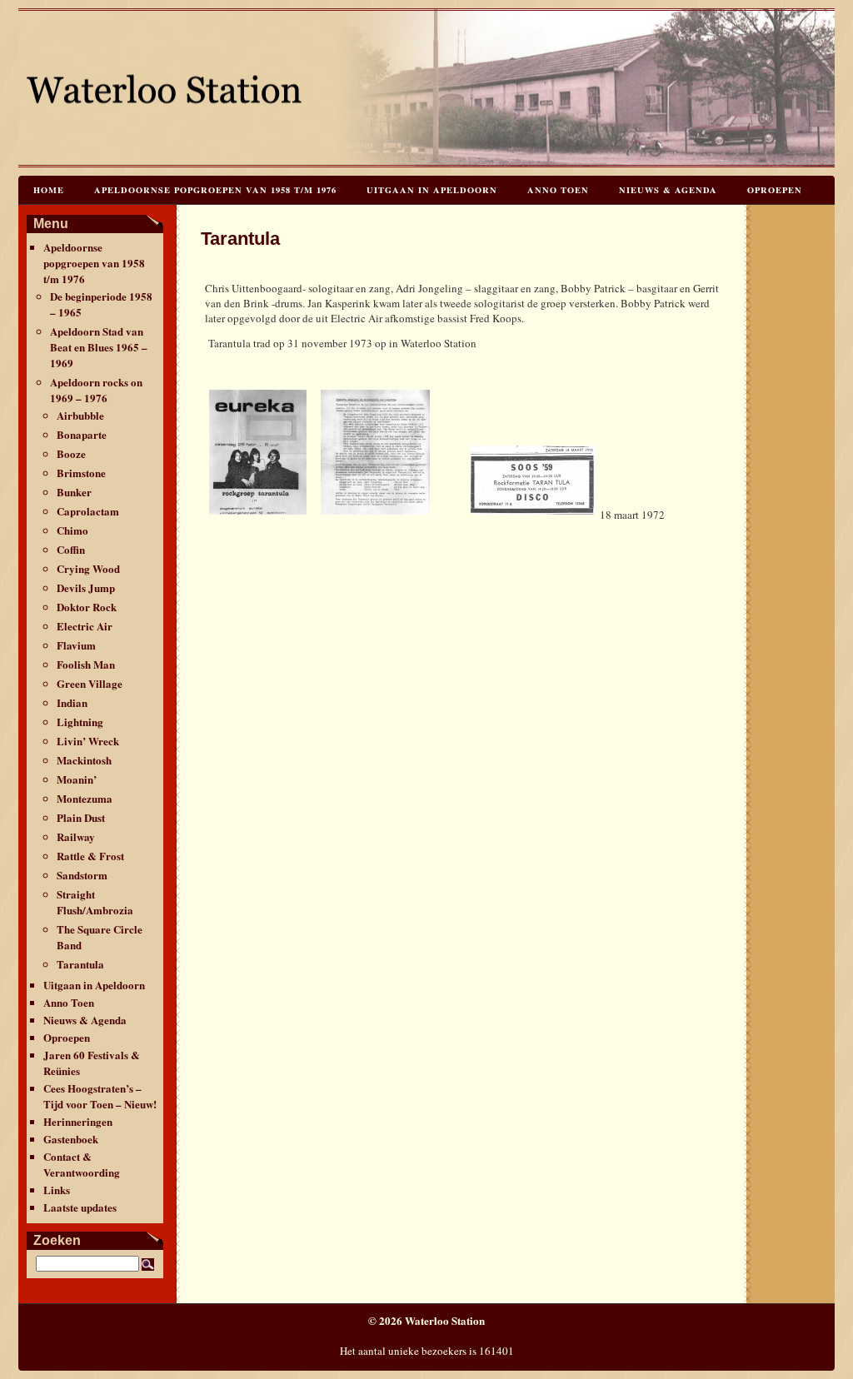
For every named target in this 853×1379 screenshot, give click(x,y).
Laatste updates (80, 1207)
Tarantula (80, 964)
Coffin (71, 549)
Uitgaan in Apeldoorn (432, 190)
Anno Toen (558, 190)
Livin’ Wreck (88, 741)
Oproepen (774, 190)
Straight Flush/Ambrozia (95, 902)
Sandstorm (82, 875)
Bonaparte (82, 434)
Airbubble (80, 415)
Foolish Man (86, 664)
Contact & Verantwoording (81, 1164)
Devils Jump (86, 587)
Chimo (72, 530)
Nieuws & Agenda (668, 190)
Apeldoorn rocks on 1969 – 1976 (96, 390)
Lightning (80, 721)
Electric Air (84, 626)
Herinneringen (77, 1121)
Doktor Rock (87, 607)
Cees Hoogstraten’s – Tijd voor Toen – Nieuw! (100, 1096)
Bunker (74, 492)
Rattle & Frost (90, 856)
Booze (71, 453)
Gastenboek (70, 1139)
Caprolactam (88, 511)
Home (48, 190)
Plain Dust (81, 817)
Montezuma (84, 798)
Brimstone (81, 472)
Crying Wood (88, 568)
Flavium (76, 645)
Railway (76, 836)
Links (56, 1189)
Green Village (89, 683)
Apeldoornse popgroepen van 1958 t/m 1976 (215, 190)
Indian (72, 702)
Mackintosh (84, 760)
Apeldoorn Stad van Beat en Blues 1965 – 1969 (98, 347)
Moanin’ (77, 779)
